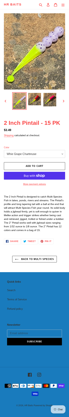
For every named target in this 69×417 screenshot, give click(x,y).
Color (6, 147)
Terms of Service (17, 299)
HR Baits (12, 4)
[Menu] (63, 5)
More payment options (34, 184)
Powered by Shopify (43, 405)
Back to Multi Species (37, 259)
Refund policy (15, 308)
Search (11, 290)
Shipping (9, 135)
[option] (19, 101)
